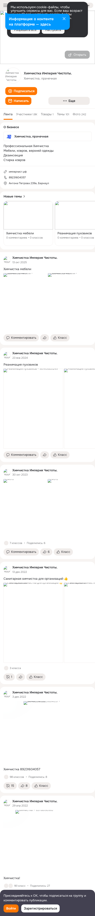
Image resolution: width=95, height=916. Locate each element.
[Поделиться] (44, 337)
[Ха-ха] (10, 885)
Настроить (53, 30)
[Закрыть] (64, 19)
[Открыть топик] (28, 223)
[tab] (8, 114)
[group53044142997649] (7, 259)
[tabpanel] (47, 577)
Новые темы (13, 196)
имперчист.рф (18, 171)
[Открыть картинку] (33, 409)
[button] (21, 91)
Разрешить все (25, 30)
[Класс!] (6, 543)
